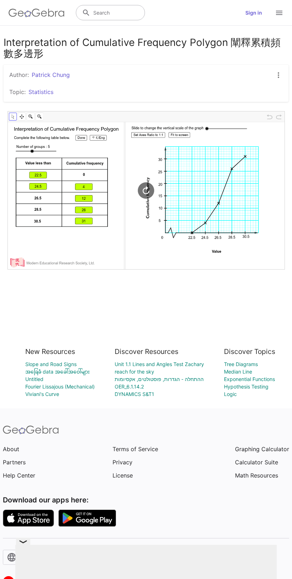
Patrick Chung (51, 74)
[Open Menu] (279, 13)
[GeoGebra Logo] (36, 13)
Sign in (253, 13)
